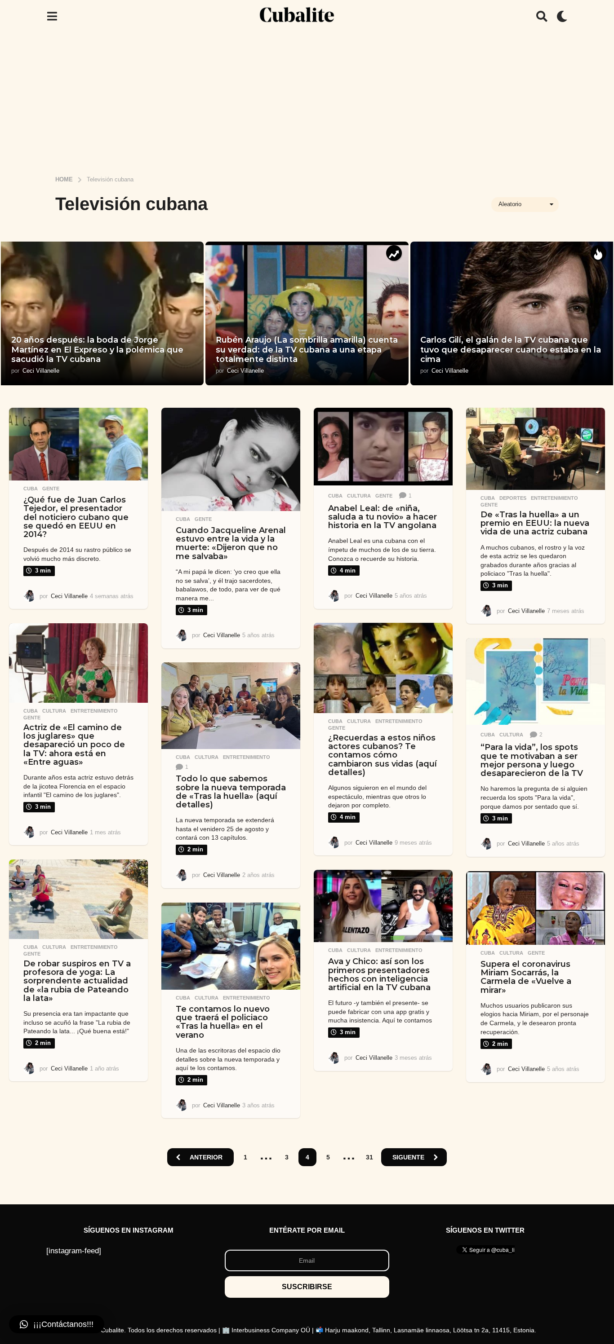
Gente (50, 488)
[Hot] (598, 253)
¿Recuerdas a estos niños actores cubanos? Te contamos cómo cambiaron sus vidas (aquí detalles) (382, 755)
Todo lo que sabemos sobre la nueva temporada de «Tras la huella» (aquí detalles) (231, 792)
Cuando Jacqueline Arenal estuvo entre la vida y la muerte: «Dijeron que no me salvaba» (231, 543)
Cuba (30, 488)
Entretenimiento (554, 498)
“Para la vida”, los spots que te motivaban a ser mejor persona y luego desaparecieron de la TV (532, 760)
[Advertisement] (307, 100)
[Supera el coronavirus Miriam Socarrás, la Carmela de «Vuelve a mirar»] (535, 908)
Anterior (206, 1157)
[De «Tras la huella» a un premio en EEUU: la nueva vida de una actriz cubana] (535, 449)
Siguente (408, 1157)
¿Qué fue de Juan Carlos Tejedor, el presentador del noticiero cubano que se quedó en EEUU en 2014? (76, 517)
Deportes (512, 498)
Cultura (359, 495)
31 (369, 1157)
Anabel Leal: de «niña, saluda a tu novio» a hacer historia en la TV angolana (382, 517)
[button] (52, 16)
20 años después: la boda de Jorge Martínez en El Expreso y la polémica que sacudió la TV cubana (97, 349)
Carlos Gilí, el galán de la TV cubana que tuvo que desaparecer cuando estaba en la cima (510, 349)
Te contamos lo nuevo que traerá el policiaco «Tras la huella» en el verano (223, 1022)
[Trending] (394, 253)
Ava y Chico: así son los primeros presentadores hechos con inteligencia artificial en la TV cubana (379, 974)
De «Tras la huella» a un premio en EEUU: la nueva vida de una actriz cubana (535, 523)
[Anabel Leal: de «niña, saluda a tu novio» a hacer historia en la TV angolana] (383, 446)
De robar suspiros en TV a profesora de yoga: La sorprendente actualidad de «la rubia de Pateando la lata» (77, 981)
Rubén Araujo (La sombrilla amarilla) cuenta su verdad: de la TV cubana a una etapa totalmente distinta (307, 349)
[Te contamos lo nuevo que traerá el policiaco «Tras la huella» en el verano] (230, 946)
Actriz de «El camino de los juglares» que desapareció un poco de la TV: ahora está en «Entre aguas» (74, 745)
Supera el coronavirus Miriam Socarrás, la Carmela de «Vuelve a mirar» (526, 977)
